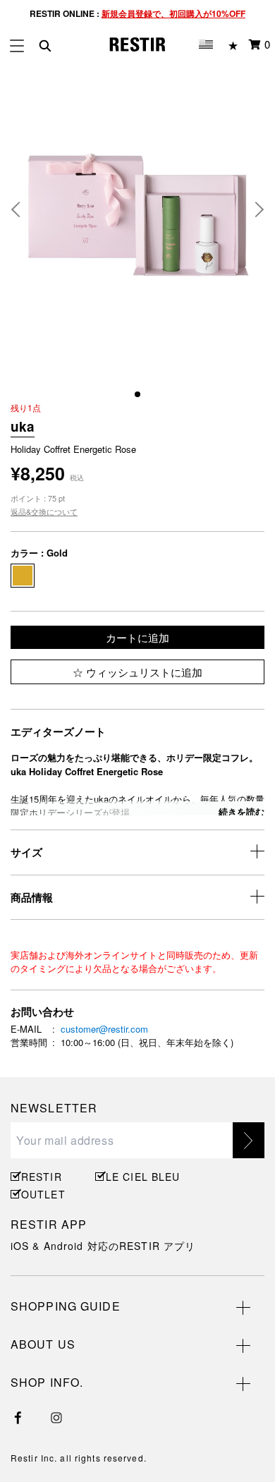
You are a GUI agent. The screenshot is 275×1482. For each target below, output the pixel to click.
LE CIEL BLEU (141, 1177)
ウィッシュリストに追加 (142, 671)
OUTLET (43, 1194)
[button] (21, 209)
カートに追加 (137, 637)
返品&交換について (44, 511)
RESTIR (41, 1177)
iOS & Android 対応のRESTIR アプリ (103, 1246)
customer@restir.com (104, 1028)
